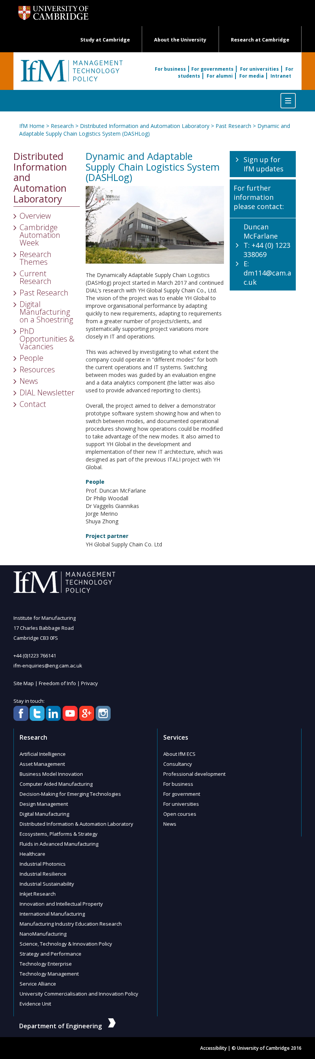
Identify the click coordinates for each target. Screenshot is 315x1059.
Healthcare (32, 853)
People (31, 358)
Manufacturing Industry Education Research (71, 923)
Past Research (233, 125)
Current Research (35, 277)
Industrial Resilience (43, 873)
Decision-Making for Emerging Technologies (70, 793)
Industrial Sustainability (47, 883)
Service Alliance (38, 983)
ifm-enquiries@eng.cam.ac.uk (47, 665)
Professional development (194, 773)
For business (170, 69)
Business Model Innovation (51, 773)
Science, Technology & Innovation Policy (66, 943)
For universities (259, 69)
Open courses (179, 813)
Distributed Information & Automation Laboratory (76, 823)
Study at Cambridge (105, 40)
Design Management (44, 803)
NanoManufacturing (43, 933)
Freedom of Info (57, 683)
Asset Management (42, 763)
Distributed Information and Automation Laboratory (144, 125)
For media (251, 76)
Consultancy (177, 763)
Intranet (280, 76)
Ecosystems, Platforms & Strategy (59, 833)
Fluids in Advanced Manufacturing (59, 843)
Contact (33, 404)
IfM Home (32, 125)
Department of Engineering (60, 1026)
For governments (212, 69)
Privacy (89, 683)
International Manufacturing (52, 913)
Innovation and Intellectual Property (61, 903)
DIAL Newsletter (47, 392)
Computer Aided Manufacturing (56, 783)
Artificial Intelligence (43, 753)
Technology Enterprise (46, 963)
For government (181, 793)
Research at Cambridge (260, 40)
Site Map (23, 683)
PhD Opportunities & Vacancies (47, 339)
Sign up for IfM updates (264, 164)
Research (62, 125)
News (29, 381)
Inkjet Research (38, 893)
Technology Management (49, 973)
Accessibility (213, 1048)
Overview (35, 216)
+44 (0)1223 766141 (34, 655)
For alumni (220, 76)
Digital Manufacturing (44, 813)
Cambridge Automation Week (40, 235)
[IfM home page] (71, 75)
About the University (180, 40)
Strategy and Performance (50, 953)
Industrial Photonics (43, 863)
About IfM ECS (179, 753)
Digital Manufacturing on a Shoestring (46, 312)
